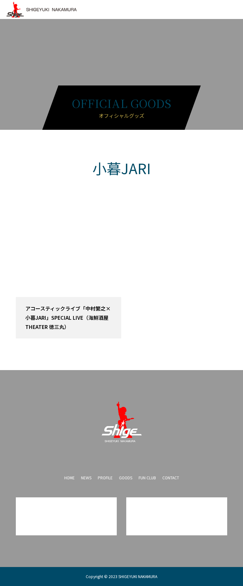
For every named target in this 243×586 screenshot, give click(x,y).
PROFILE (105, 477)
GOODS (125, 477)
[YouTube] (121, 456)
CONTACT (170, 477)
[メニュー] (233, 9)
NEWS (86, 477)
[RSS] (147, 456)
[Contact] (134, 456)
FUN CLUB (147, 477)
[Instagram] (96, 456)
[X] (109, 456)
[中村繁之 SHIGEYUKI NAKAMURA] (121, 422)
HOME (69, 477)
